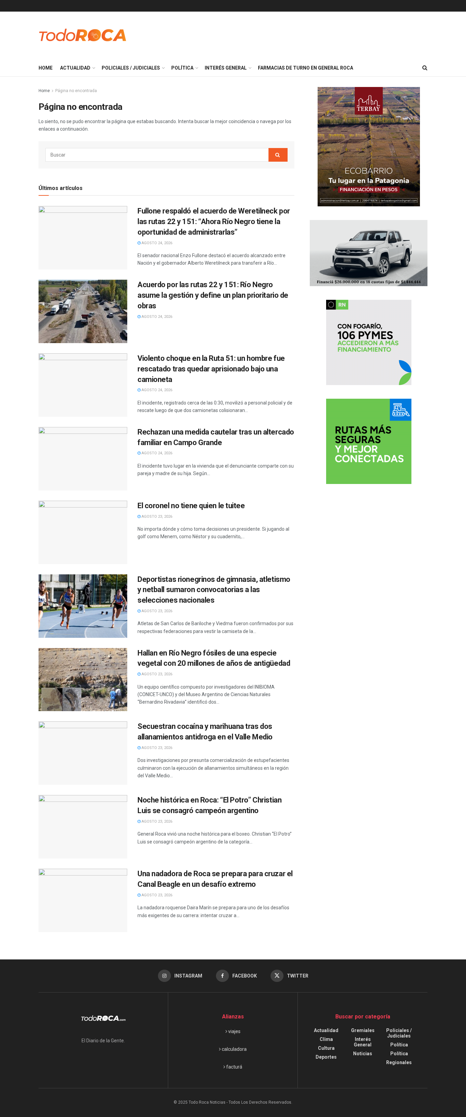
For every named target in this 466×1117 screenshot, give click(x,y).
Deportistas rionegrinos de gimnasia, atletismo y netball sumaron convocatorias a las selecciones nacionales (213, 590)
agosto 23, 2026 (156, 516)
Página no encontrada (76, 90)
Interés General (226, 68)
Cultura (326, 1048)
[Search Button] (424, 67)
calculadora (234, 1049)
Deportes (326, 1057)
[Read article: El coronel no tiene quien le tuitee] (83, 532)
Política (182, 68)
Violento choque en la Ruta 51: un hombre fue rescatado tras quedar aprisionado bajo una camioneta (211, 369)
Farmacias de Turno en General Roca (305, 68)
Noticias (362, 1053)
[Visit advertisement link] (368, 146)
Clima (326, 1039)
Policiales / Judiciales (131, 68)
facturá (233, 1067)
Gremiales (363, 1030)
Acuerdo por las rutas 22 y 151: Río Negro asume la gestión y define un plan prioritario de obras (212, 295)
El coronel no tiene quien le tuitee (191, 505)
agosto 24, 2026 (156, 243)
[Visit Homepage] (83, 35)
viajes (234, 1031)
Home (46, 68)
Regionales (399, 1062)
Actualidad (75, 68)
